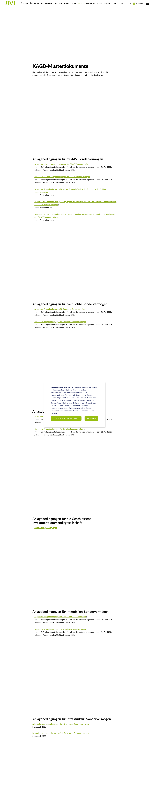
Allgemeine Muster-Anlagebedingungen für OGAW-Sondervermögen (62, 164)
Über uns (24, 3)
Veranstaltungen (70, 3)
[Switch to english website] (126, 3)
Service (81, 3)
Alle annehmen (91, 418)
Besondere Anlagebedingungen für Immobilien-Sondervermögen (60, 629)
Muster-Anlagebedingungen (45, 528)
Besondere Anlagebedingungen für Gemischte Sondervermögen (60, 322)
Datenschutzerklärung (81, 403)
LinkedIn (139, 3)
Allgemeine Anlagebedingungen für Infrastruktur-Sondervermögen (60, 724)
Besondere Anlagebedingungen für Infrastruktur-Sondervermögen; (60, 733)
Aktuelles (48, 3)
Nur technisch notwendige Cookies (66, 418)
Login (123, 3)
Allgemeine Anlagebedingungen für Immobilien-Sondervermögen (60, 617)
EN (130, 3)
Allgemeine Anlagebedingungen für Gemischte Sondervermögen (60, 309)
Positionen (58, 3)
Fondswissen (90, 3)
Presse (99, 3)
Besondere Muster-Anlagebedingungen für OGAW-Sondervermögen (62, 177)
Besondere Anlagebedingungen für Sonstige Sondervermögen (59, 429)
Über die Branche (36, 3)
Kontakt (107, 3)
